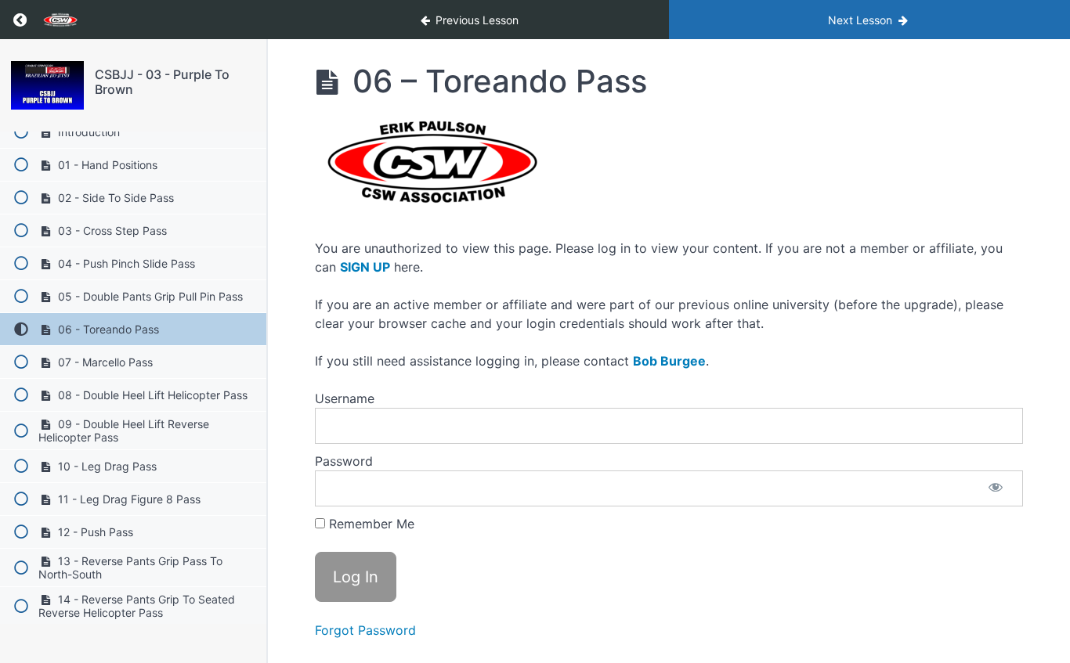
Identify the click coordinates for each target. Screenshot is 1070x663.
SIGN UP (365, 267)
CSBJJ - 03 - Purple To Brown (162, 82)
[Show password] (995, 488)
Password (344, 461)
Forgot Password (365, 630)
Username (344, 398)
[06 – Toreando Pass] (47, 85)
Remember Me (369, 523)
